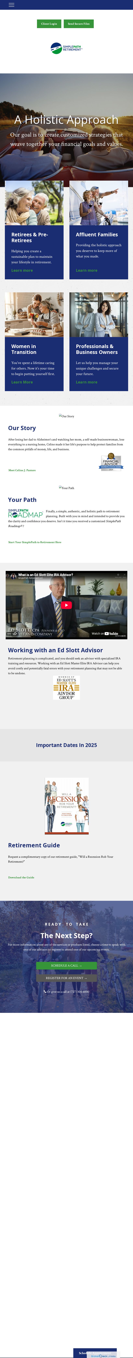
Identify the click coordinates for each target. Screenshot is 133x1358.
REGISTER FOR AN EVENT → (66, 978)
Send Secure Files (79, 24)
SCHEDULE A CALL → (66, 965)
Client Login (49, 24)
